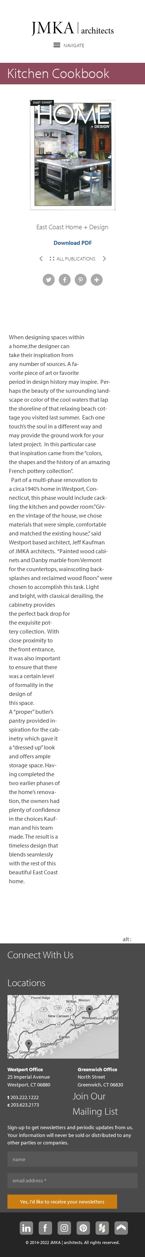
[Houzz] (102, 1228)
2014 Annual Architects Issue (41, 259)
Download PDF (73, 242)
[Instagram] (64, 1228)
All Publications (76, 259)
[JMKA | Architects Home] (73, 29)
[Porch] (121, 1228)
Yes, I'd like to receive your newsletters (62, 1201)
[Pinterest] (83, 1228)
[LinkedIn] (26, 1228)
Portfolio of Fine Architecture (104, 259)
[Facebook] (45, 1228)
